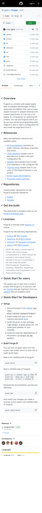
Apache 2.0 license (27, 242)
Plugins (10, 197)
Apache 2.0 (29, 225)
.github (8, 34)
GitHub (29, 308)
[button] (36, 362)
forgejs (14, 10)
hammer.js (11, 239)
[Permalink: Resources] (2, 132)
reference (9, 48)
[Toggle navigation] (3, 3)
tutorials (10, 289)
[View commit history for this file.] (37, 29)
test (7, 57)
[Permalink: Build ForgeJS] (2, 343)
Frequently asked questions (18, 179)
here (25, 319)
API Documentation (15, 145)
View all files (21, 79)
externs (9, 39)
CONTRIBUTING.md (13, 74)
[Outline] (39, 85)
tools (8, 61)
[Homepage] (21, 3)
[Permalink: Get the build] (2, 205)
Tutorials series (13, 167)
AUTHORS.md (11, 70)
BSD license (23, 245)
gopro (7, 10)
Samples (10, 162)
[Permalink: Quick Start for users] (2, 278)
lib (7, 43)
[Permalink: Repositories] (2, 184)
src (7, 52)
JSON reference (13, 154)
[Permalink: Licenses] (2, 219)
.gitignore (9, 66)
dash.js (10, 245)
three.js (10, 236)
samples (7, 292)
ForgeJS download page (13, 214)
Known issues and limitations (18, 176)
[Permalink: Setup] (2, 303)
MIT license (22, 236)
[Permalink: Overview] (2, 98)
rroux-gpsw (10, 29)
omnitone (11, 242)
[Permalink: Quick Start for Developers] (2, 297)
